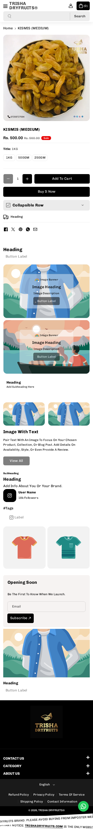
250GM (41, 158)
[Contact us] (83, 806)
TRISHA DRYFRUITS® (51, 810)
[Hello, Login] (70, 6)
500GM (24, 158)
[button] (5, 5)
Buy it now (46, 191)
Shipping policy (31, 801)
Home (8, 28)
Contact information (62, 801)
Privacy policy (43, 794)
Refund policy (18, 794)
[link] (16, 256)
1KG (10, 158)
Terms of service (72, 794)
